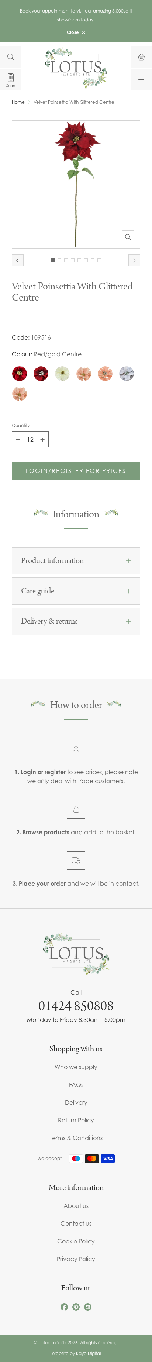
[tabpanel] (76, 184)
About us (76, 1206)
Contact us (76, 1223)
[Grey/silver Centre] (126, 373)
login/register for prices (76, 470)
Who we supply (76, 1067)
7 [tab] (92, 260)
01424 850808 (76, 1006)
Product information (52, 560)
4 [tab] (73, 260)
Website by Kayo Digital (76, 1353)
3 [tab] (66, 260)
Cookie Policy (76, 1241)
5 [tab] (79, 260)
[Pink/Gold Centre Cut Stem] (19, 393)
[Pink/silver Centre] (105, 373)
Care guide (37, 591)
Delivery (76, 1102)
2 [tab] (59, 260)
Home (18, 102)
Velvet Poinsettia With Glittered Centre (74, 102)
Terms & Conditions (76, 1138)
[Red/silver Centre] (41, 373)
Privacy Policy (76, 1259)
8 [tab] (99, 260)
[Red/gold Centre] (19, 373)
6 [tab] (86, 260)
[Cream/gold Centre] (62, 373)
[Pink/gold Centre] (83, 373)
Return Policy (76, 1120)
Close (73, 32)
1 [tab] (53, 260)
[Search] (10, 57)
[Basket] (141, 57)
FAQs (76, 1084)
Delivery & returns (49, 621)
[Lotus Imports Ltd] (76, 68)
